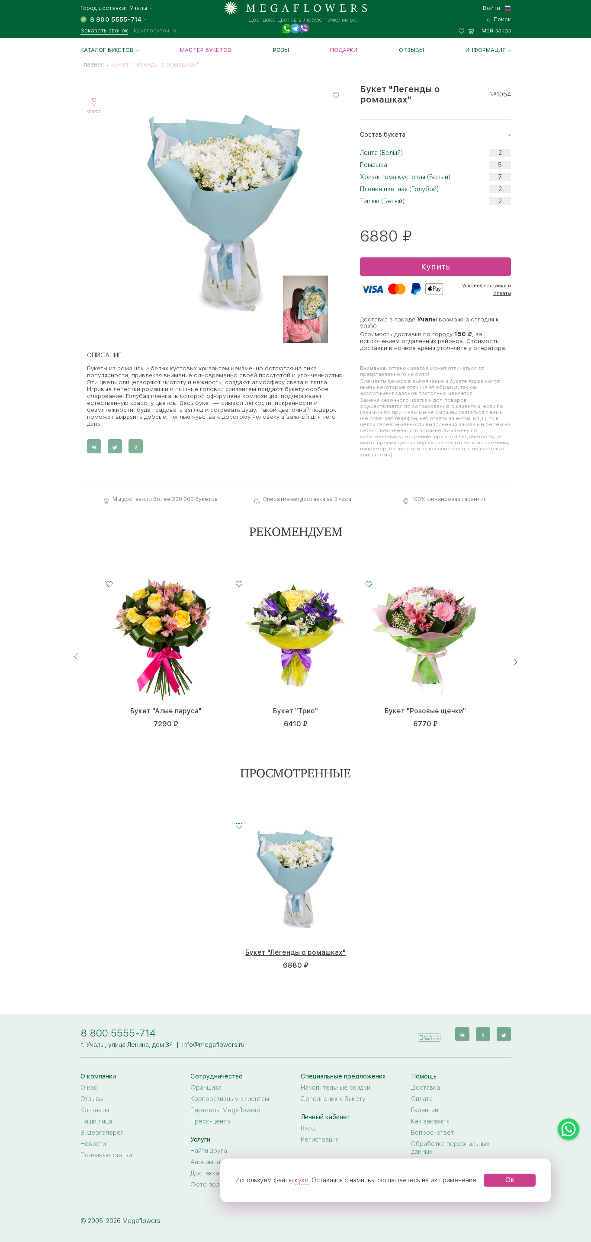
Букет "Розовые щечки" (425, 711)
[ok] (483, 1034)
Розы (281, 49)
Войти (491, 7)
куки (301, 1180)
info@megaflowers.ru (213, 1045)
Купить (435, 267)
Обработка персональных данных (450, 1147)
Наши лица (96, 1121)
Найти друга (208, 1151)
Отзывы (411, 49)
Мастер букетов (205, 49)
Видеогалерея (102, 1132)
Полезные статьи (106, 1155)
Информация (486, 49)
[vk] (462, 1034)
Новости (93, 1144)
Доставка (425, 1087)
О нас (88, 1087)
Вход (308, 1128)
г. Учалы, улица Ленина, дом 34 (126, 1045)
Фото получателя (216, 1184)
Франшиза (206, 1087)
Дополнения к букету (333, 1099)
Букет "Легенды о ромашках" (295, 952)
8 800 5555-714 (118, 1033)
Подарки (343, 49)
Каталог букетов (107, 49)
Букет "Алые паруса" (166, 711)
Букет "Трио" (295, 711)
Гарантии (424, 1110)
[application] (429, 1034)
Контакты (94, 1110)
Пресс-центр (210, 1121)
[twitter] (504, 1034)
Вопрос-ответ (432, 1132)
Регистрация (320, 1139)
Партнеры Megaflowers (225, 1110)
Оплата (422, 1099)
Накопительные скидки (335, 1087)
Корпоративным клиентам (229, 1099)
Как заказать (430, 1121)
